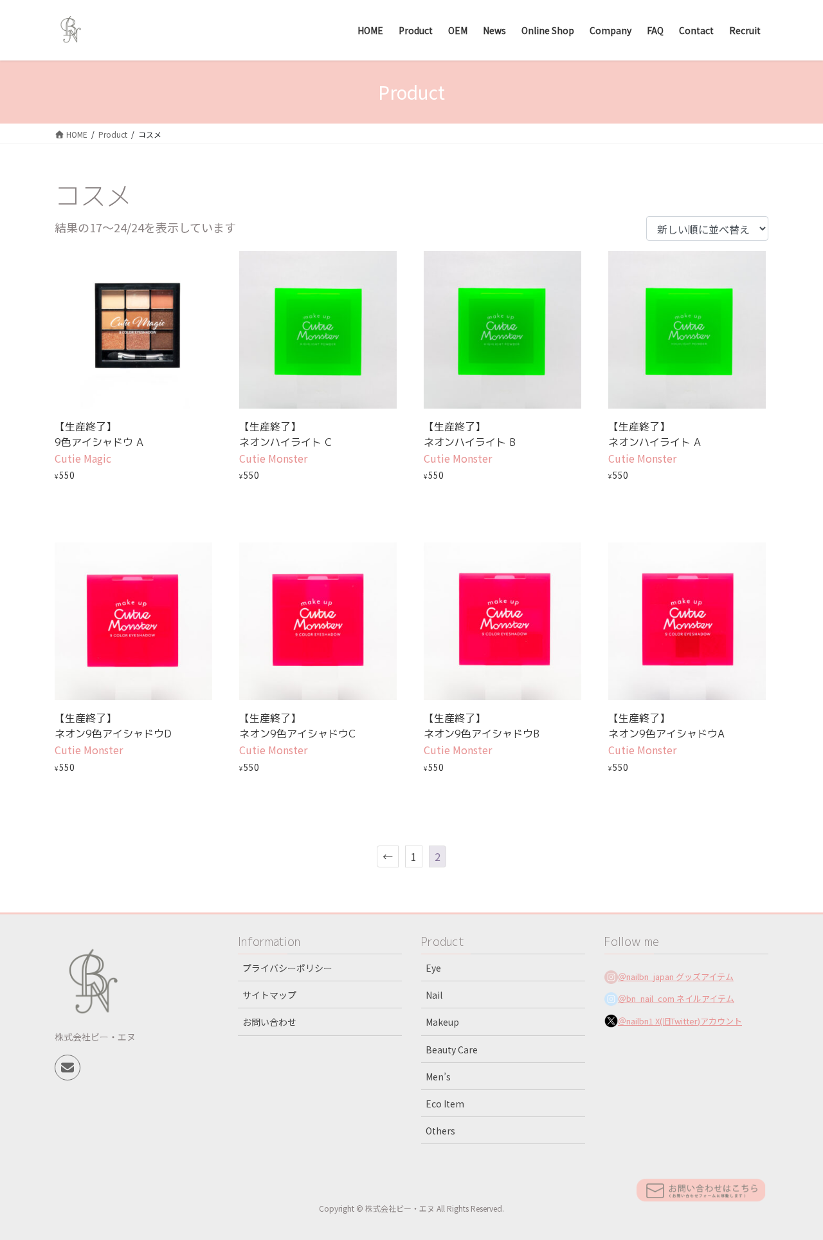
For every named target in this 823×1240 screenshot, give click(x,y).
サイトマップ (269, 994)
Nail (434, 994)
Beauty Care (452, 1049)
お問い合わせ (269, 1021)
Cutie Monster (273, 458)
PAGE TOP (793, 1190)
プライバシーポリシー (287, 967)
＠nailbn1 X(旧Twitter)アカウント (680, 1021)
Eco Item (445, 1103)
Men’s (438, 1076)
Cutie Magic (83, 458)
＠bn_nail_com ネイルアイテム (676, 998)
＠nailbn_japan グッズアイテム (676, 976)
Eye (433, 967)
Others (440, 1130)
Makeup (442, 1021)
